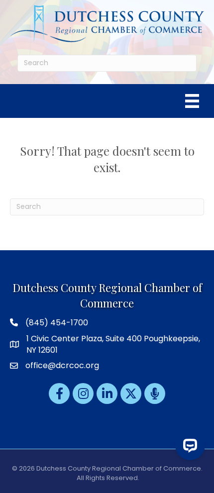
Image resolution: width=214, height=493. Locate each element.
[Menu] (192, 101)
